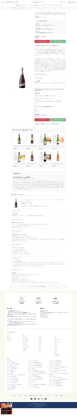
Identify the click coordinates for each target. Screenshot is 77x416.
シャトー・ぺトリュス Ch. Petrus (54, 365)
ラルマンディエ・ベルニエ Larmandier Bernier (56, 385)
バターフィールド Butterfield (11, 376)
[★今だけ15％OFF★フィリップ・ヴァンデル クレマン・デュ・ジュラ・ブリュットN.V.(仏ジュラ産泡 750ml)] (19, 139)
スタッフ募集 (56, 395)
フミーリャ (56, 348)
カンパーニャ (40, 344)
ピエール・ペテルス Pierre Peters (54, 368)
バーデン (39, 350)
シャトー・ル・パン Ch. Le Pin (32, 360)
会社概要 (41, 395)
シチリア (39, 347)
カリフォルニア (56, 353)
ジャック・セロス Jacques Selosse (12, 379)
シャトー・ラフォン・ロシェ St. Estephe (55, 377)
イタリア (39, 336)
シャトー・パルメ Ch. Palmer (11, 382)
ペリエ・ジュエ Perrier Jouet (11, 371)
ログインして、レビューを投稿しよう (38, 286)
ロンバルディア (40, 342)
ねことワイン (19, 219)
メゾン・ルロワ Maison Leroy (53, 371)
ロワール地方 (25, 342)
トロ (55, 347)
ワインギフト (30, 5)
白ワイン (8, 337)
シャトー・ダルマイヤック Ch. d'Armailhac (34, 365)
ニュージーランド (57, 355)
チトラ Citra (30, 382)
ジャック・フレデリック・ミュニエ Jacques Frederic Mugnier (58, 379)
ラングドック (30, 7)
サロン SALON (9, 360)
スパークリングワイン (10, 339)
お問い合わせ (14, 395)
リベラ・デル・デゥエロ (58, 339)
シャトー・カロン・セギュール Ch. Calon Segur (14, 384)
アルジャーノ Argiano (31, 381)
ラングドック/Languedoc (47, 98)
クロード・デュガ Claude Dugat (33, 370)
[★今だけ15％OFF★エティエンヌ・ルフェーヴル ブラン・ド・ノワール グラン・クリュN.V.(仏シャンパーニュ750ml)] (32, 139)
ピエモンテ (40, 339)
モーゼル (39, 352)
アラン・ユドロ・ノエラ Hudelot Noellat (55, 360)
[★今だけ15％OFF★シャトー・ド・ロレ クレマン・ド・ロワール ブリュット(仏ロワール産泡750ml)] (58, 139)
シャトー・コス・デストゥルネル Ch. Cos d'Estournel (36, 371)
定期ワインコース (38, 5)
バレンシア (56, 344)
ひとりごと (19, 269)
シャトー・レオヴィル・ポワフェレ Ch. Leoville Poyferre (57, 370)
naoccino (18, 244)
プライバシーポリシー (48, 395)
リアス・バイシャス (57, 342)
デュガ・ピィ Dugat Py (52, 376)
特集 (43, 5)
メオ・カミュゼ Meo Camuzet (11, 387)
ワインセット (23, 5)
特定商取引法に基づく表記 (33, 395)
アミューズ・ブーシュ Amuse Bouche (13, 381)
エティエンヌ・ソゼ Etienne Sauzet (33, 379)
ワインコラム (50, 5)
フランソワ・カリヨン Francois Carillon (55, 380)
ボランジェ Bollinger (10, 373)
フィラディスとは (58, 5)
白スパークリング (36, 7)
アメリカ (55, 350)
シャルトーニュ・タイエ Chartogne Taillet (34, 376)
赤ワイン (8, 336)
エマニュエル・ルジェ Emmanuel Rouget (34, 362)
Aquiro (18, 257)
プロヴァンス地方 (25, 347)
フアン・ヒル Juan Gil (31, 368)
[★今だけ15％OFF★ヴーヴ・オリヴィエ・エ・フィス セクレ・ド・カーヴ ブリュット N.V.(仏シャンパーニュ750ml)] (32, 156)
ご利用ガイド (20, 395)
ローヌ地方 (24, 344)
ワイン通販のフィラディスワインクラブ (17, 7)
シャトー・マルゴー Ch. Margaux (12, 368)
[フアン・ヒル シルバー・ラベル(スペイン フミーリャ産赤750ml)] (45, 156)
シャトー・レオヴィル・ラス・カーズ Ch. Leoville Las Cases (37, 373)
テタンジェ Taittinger (10, 370)
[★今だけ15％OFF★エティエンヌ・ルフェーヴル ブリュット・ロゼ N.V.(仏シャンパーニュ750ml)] (58, 156)
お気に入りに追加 (58, 41)
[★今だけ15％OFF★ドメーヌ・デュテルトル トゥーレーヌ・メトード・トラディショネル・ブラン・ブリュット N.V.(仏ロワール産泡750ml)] (45, 139)
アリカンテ (56, 345)
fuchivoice (19, 230)
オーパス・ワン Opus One (11, 362)
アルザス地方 (25, 348)
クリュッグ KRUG (9, 365)
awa (40, 77)
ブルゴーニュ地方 (25, 339)
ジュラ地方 (24, 350)
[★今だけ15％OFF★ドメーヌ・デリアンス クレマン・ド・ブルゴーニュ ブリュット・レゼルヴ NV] (19, 156)
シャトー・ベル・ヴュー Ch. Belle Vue (34, 387)
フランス (26, 7)
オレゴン (55, 352)
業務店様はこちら (62, 395)
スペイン (55, 336)
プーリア (39, 345)
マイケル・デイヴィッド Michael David (55, 382)
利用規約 (25, 395)
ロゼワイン (8, 340)
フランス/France (38, 98)
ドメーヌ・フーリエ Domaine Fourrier (55, 362)
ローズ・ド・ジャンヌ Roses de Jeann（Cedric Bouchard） (37, 384)
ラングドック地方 (25, 345)
